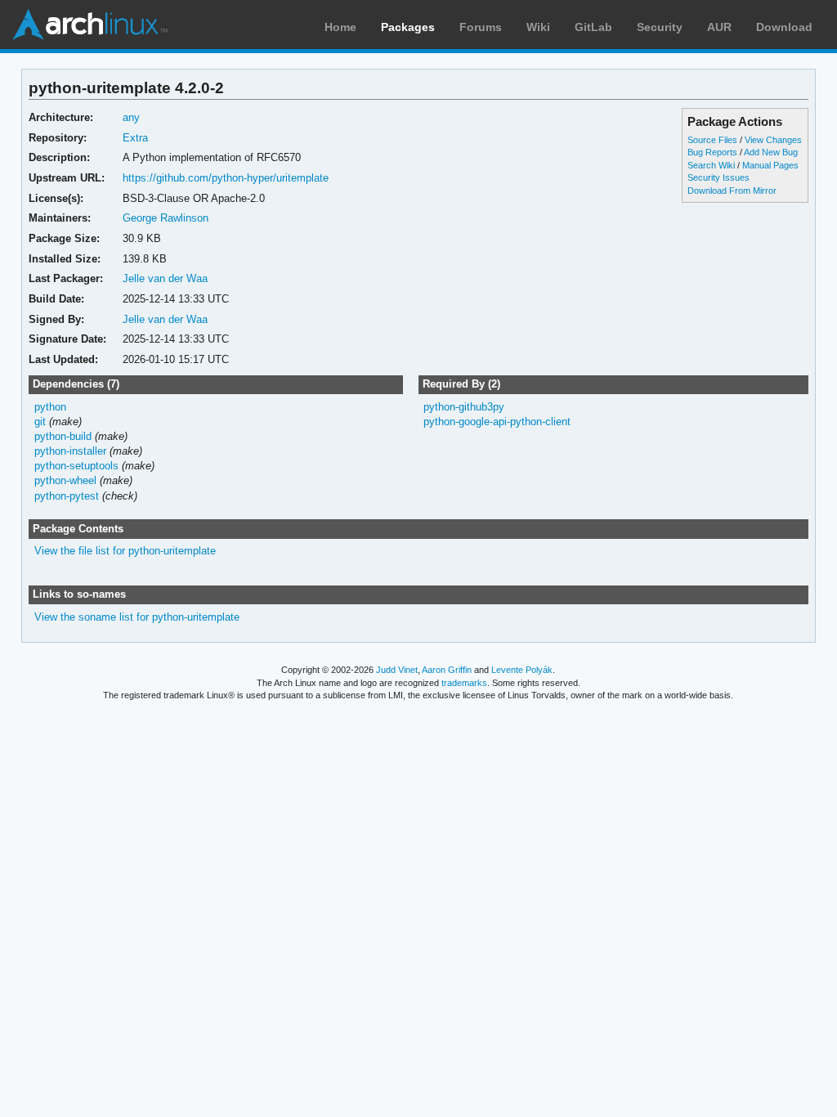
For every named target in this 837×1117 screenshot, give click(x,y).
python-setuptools (76, 466)
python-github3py (463, 407)
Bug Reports (712, 152)
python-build (63, 436)
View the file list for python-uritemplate (125, 551)
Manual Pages (770, 165)
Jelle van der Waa (165, 278)
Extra (135, 138)
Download (784, 27)
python (50, 407)
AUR (719, 27)
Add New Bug (771, 152)
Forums (480, 27)
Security (660, 27)
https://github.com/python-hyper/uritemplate (226, 178)
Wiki (538, 27)
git (40, 421)
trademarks (464, 683)
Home (340, 27)
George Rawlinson (165, 218)
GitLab (593, 27)
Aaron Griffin (447, 670)
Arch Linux (90, 24)
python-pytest (66, 496)
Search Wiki (711, 165)
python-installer (70, 451)
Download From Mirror (732, 190)
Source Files (712, 140)
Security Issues (718, 177)
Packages (408, 27)
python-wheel (65, 480)
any (131, 117)
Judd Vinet (397, 670)
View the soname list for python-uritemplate (136, 617)
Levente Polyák (522, 670)
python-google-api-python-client (497, 421)
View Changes (773, 140)
